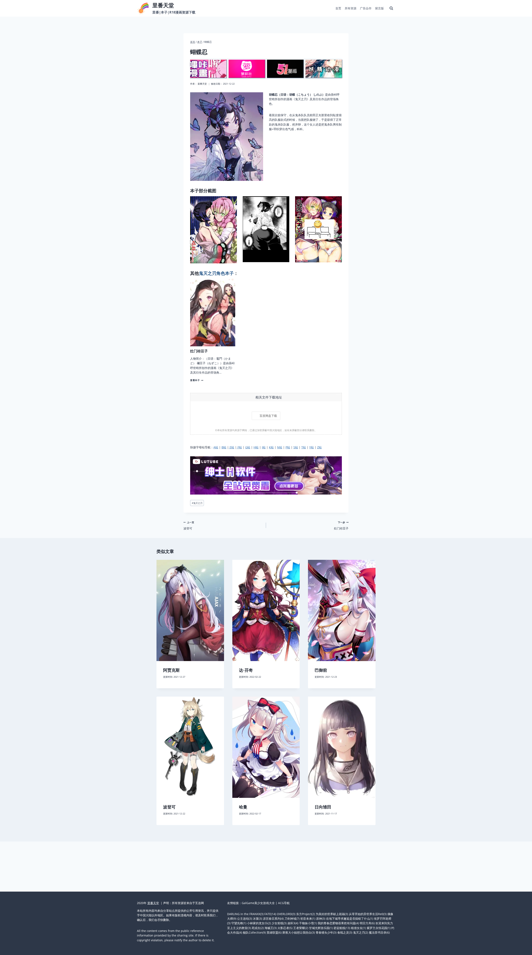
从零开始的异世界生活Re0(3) (368, 914)
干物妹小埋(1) (308, 923)
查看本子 (196, 380)
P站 (288, 447)
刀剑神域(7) (291, 918)
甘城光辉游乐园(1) (321, 928)
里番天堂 (202, 83)
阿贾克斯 (171, 670)
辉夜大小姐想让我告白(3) (298, 932)
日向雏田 (323, 807)
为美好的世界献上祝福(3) (332, 914)
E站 (231, 447)
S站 (295, 447)
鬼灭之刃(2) (360, 932)
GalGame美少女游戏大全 (258, 903)
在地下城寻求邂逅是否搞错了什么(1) (349, 918)
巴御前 (321, 670)
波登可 (188, 525)
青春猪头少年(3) (326, 932)
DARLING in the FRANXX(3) (245, 914)
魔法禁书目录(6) (379, 932)
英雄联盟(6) (274, 932)
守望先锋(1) (238, 923)
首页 (338, 8)
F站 (239, 447)
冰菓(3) (257, 918)
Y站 (311, 447)
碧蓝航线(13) (342, 928)
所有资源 (350, 8)
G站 (247, 447)
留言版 (379, 8)
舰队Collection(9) (254, 932)
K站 (271, 447)
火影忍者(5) (284, 928)
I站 (264, 447)
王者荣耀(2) (300, 928)
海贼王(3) (271, 928)
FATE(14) (270, 914)
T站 (303, 447)
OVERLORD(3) (286, 914)
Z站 (319, 447)
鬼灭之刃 (197, 503)
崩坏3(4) (292, 923)
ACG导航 (284, 903)
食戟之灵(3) (344, 932)
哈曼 (243, 807)
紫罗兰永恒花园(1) (378, 928)
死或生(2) (258, 928)
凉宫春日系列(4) (273, 918)
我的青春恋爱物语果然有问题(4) (338, 923)
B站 (224, 447)
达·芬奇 (246, 670)
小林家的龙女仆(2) (259, 923)
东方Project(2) (305, 914)
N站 (279, 447)
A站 (215, 447)
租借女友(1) (358, 928)
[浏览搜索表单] (391, 8)
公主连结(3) (244, 918)
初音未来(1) (307, 918)
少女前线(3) (279, 923)
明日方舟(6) (367, 923)
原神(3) (320, 918)
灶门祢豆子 (199, 351)
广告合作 (366, 8)
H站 (256, 447)
